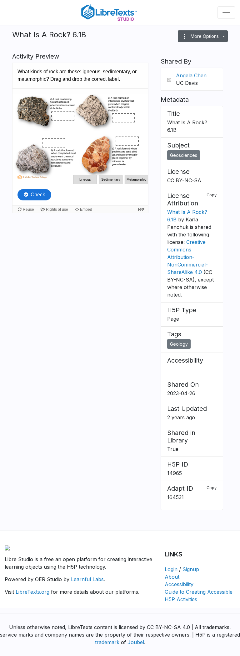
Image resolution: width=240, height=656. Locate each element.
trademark (107, 642)
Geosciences (183, 155)
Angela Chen (191, 75)
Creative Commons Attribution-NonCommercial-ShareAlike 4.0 (187, 257)
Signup (190, 569)
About (172, 577)
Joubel (136, 642)
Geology (179, 344)
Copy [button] (212, 195)
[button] (203, 36)
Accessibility (179, 584)
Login (171, 569)
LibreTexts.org (32, 592)
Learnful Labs (87, 579)
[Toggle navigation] (226, 12)
